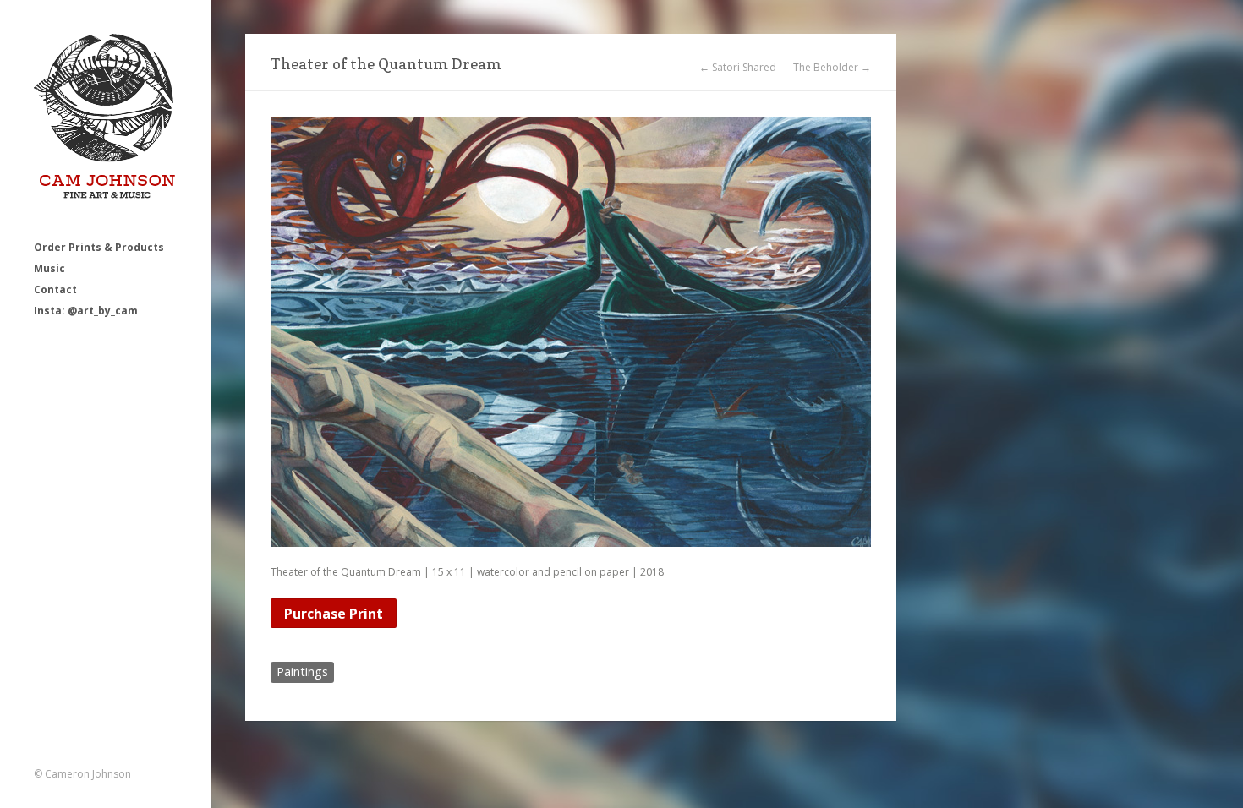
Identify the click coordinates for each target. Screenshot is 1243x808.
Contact (55, 289)
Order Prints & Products (99, 247)
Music (49, 268)
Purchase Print (333, 613)
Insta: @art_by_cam (86, 310)
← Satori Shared (737, 68)
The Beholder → (832, 68)
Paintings (302, 671)
